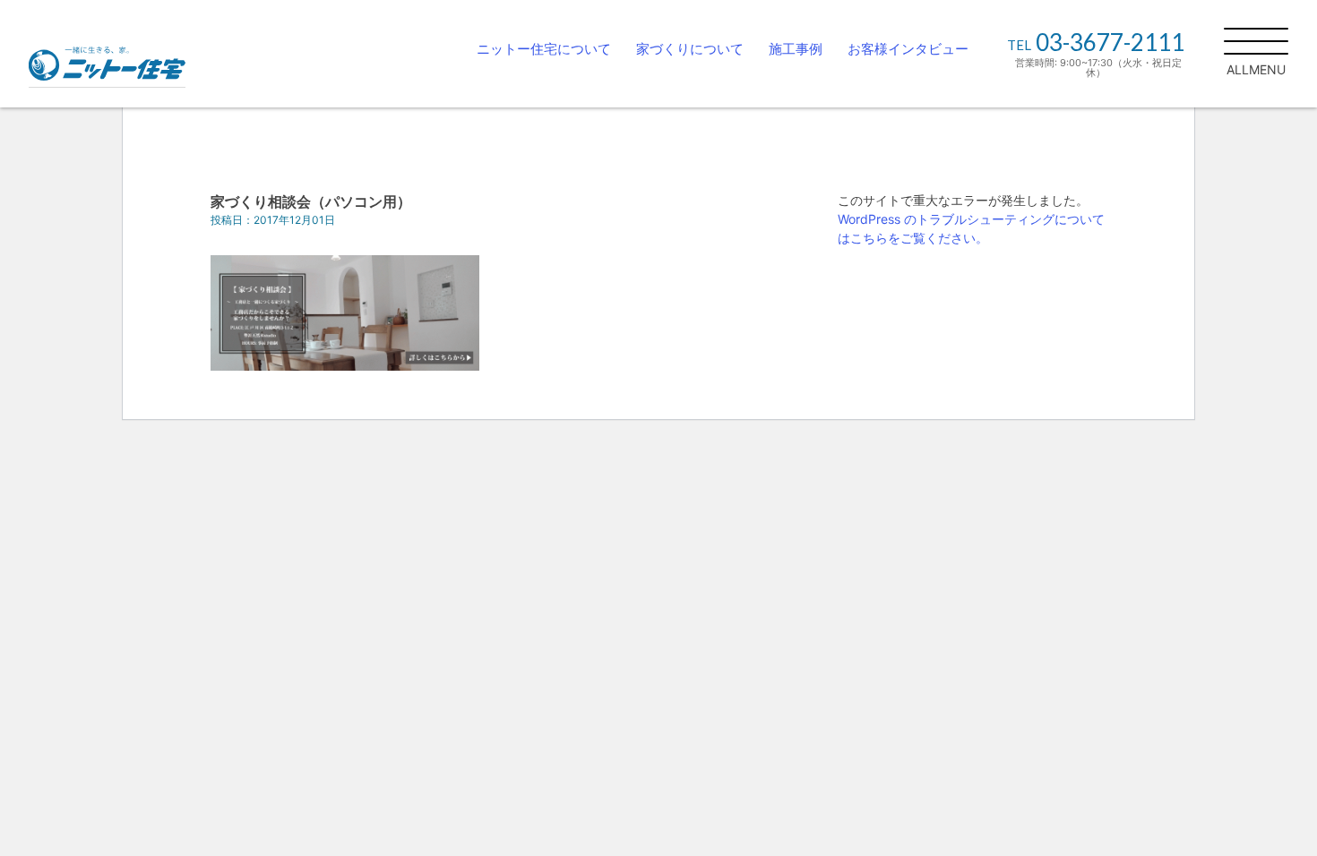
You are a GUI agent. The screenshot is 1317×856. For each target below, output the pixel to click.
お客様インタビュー (908, 48)
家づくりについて (690, 48)
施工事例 (795, 48)
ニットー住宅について (544, 48)
